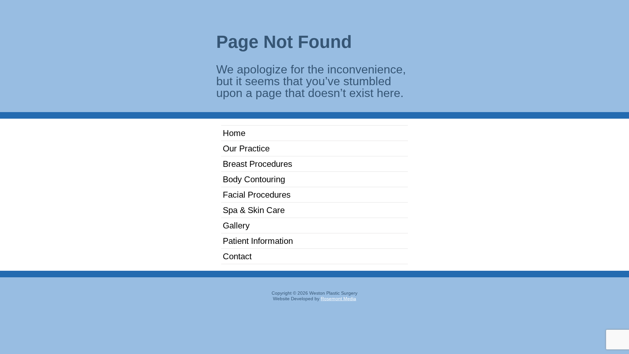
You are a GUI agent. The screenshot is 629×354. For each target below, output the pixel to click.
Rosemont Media (338, 298)
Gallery (236, 225)
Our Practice (246, 148)
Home (234, 133)
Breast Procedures (257, 164)
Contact (237, 256)
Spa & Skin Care (254, 210)
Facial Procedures (257, 195)
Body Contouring (254, 179)
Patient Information (258, 241)
